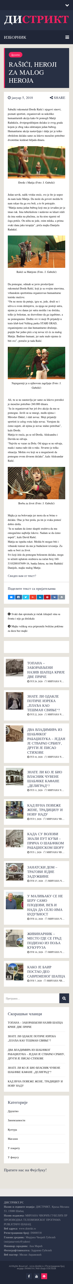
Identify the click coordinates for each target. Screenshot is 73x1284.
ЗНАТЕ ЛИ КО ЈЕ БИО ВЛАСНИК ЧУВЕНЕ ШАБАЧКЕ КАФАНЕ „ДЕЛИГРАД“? (44, 779)
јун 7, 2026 (35, 980)
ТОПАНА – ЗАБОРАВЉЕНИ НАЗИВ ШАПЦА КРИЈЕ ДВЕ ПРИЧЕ (46, 670)
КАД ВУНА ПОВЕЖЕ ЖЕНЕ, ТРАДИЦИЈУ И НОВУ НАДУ (45, 810)
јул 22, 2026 (36, 714)
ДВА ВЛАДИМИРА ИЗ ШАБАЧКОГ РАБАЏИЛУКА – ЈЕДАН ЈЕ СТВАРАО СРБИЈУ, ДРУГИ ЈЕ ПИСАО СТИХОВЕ (46, 741)
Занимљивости (16, 1120)
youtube (37, 1276)
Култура (12, 1129)
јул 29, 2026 (36, 681)
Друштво (15, 54)
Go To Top (44, 1276)
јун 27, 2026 (36, 880)
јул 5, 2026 (35, 818)
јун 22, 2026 (36, 918)
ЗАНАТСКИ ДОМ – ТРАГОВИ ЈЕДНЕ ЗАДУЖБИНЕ (42, 872)
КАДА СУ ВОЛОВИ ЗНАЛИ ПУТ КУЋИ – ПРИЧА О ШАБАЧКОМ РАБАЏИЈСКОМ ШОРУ (45, 840)
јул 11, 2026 (36, 790)
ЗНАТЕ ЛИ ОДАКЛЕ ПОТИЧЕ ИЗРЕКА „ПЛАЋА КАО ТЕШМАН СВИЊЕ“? (43, 703)
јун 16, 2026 (36, 952)
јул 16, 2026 (36, 756)
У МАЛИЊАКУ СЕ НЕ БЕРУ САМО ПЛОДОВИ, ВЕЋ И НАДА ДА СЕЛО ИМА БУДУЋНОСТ (45, 905)
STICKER (51, 1268)
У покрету (14, 1148)
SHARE (59, 97)
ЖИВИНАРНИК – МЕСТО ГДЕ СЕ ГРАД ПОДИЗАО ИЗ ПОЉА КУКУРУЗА (44, 940)
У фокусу (13, 1157)
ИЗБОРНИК (15, 37)
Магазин (13, 1139)
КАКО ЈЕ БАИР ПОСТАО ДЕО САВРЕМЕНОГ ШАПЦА (46, 971)
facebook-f (29, 1276)
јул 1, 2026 (35, 852)
